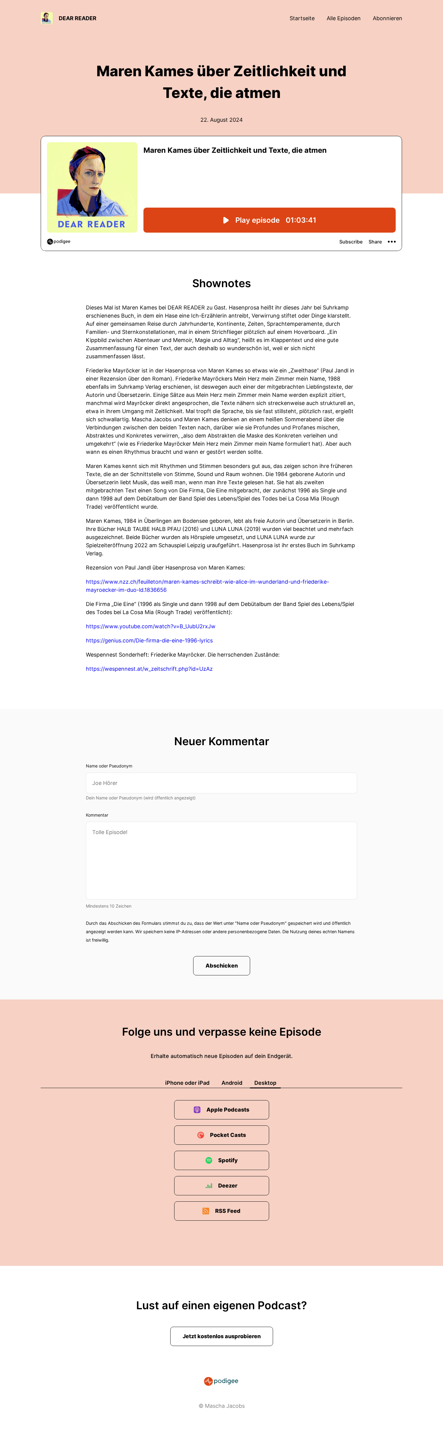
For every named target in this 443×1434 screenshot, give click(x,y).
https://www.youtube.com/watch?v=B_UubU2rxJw (150, 626)
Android (232, 1083)
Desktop (265, 1083)
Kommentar (97, 814)
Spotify (228, 1160)
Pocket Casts (228, 1135)
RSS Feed (227, 1211)
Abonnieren (387, 18)
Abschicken (222, 965)
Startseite (302, 18)
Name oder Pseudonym (109, 765)
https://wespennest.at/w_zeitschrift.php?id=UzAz (149, 669)
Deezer (227, 1185)
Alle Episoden (344, 18)
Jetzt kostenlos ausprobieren (222, 1336)
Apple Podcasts (227, 1109)
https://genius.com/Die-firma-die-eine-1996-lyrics (149, 640)
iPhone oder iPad (187, 1083)
